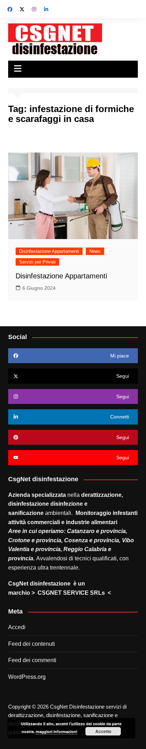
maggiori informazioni (56, 731)
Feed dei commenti (32, 660)
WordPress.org (27, 677)
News (95, 251)
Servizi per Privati (37, 262)
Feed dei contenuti (31, 644)
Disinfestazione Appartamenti (49, 251)
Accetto (103, 731)
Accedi (17, 627)
